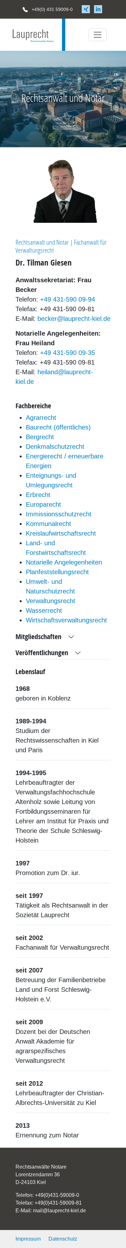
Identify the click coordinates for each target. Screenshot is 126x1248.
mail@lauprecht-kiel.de (59, 1210)
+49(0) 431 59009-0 (51, 9)
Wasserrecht (44, 610)
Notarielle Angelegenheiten (64, 562)
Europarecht (43, 504)
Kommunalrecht (48, 523)
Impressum (28, 1239)
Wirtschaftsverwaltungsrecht (66, 620)
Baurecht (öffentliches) (58, 427)
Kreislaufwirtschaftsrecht (61, 533)
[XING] (86, 9)
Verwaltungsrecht (50, 600)
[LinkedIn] (98, 9)
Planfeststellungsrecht (57, 571)
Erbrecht (38, 494)
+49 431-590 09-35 (67, 352)
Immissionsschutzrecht (58, 514)
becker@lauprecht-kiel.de (73, 318)
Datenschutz (62, 1239)
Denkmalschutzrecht (55, 446)
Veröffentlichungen (42, 653)
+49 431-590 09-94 (67, 299)
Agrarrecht (41, 417)
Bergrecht (40, 436)
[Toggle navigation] (98, 34)
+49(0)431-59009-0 (57, 1195)
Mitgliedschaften (38, 637)
